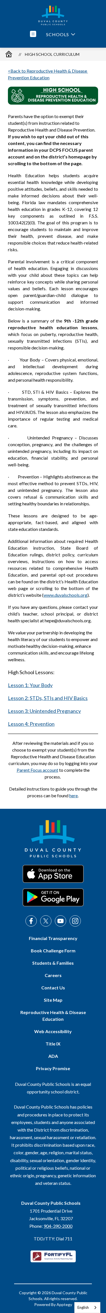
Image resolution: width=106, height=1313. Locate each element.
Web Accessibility (53, 1031)
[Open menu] (33, 34)
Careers (53, 975)
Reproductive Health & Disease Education (53, 1016)
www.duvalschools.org (65, 595)
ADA (53, 1056)
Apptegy (64, 1304)
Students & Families (53, 963)
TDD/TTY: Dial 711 (53, 1238)
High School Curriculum (52, 54)
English (83, 1307)
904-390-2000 (58, 1226)
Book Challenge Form (53, 950)
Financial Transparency (53, 938)
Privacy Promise (53, 1068)
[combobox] (87, 1307)
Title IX (53, 1043)
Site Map (53, 1000)
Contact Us (53, 987)
